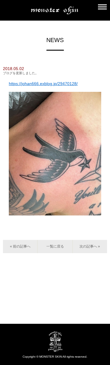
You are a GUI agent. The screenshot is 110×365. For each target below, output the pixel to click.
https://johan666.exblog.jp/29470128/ (43, 83)
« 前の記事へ (20, 246)
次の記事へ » (89, 246)
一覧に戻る (55, 246)
